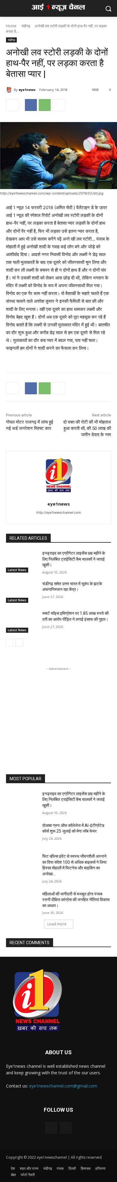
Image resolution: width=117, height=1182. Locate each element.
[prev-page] (10, 642)
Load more (56, 924)
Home (11, 25)
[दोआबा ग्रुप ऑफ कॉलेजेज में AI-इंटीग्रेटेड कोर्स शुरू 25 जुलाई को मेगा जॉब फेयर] (22, 834)
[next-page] (19, 642)
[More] (58, 105)
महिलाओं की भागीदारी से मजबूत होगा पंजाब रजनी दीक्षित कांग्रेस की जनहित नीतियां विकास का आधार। (76, 900)
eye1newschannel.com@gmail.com (63, 1086)
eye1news (27, 89)
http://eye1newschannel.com (58, 512)
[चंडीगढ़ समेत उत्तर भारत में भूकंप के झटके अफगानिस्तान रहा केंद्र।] (22, 592)
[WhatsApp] (45, 105)
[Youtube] (66, 1128)
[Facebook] (31, 105)
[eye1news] (10, 90)
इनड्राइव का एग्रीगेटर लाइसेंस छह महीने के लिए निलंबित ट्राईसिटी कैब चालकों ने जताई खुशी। (73, 559)
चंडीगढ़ (25, 25)
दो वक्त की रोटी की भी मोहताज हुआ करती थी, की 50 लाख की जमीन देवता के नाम (87, 428)
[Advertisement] (59, 709)
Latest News (17, 570)
